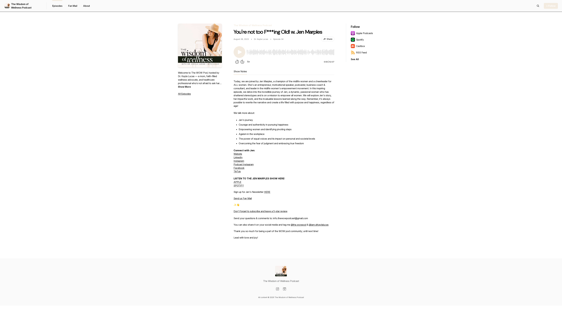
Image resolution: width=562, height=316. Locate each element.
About (86, 5)
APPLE (237, 182)
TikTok (237, 171)
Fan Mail (72, 5)
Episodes (57, 5)
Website (238, 153)
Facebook (239, 167)
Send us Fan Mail (243, 198)
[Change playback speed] (248, 62)
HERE (267, 191)
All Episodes (184, 93)
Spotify (360, 39)
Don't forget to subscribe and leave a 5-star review (260, 211)
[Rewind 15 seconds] (237, 62)
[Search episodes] (538, 6)
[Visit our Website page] (284, 288)
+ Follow (551, 5)
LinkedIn (238, 157)
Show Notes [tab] (240, 71)
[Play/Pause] (239, 52)
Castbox (360, 46)
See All (355, 59)
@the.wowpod (298, 224)
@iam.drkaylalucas (319, 224)
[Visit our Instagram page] (277, 288)
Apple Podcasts (364, 33)
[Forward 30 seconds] (242, 62)
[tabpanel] (284, 161)
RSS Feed (361, 52)
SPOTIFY (239, 185)
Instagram (239, 160)
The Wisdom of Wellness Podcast (21, 6)
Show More (184, 86)
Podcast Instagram (244, 164)
